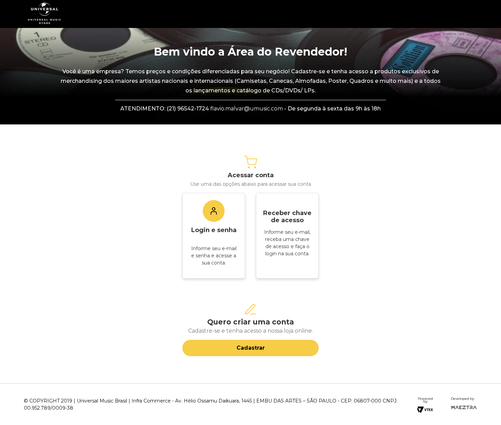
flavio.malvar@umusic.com (246, 108)
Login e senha (214, 230)
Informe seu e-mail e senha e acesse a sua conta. (214, 255)
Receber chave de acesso (287, 216)
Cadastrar (251, 348)
